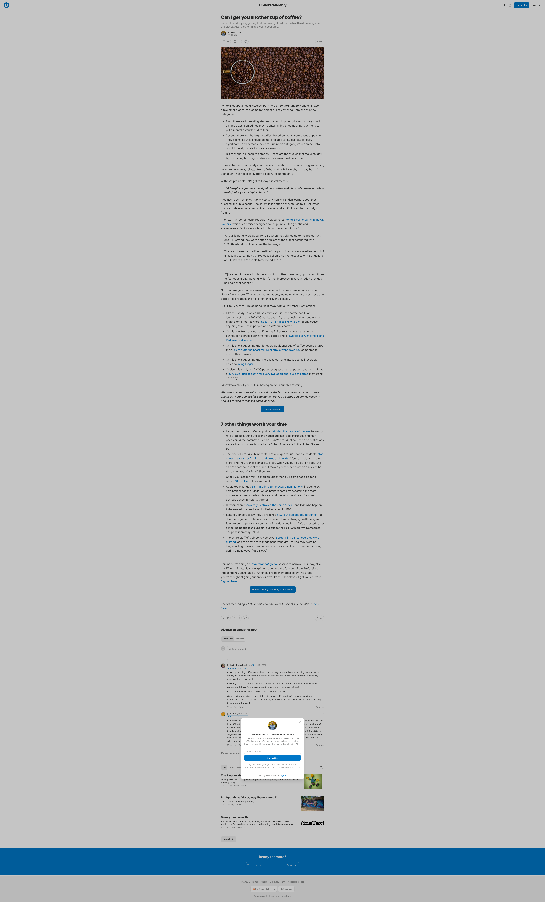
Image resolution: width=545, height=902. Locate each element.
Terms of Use (286, 764)
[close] (299, 722)
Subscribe (272, 758)
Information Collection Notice (271, 767)
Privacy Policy (294, 767)
